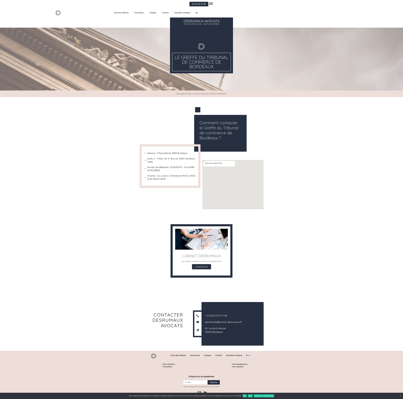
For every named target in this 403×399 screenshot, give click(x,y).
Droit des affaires (121, 13)
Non (250, 396)
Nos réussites (237, 367)
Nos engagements (239, 364)
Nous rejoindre (169, 364)
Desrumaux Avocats (183, 94)
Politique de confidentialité (264, 396)
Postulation (167, 367)
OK (245, 396)
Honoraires (139, 13)
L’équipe (152, 13)
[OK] (400, 396)
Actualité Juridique (182, 13)
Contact (165, 13)
